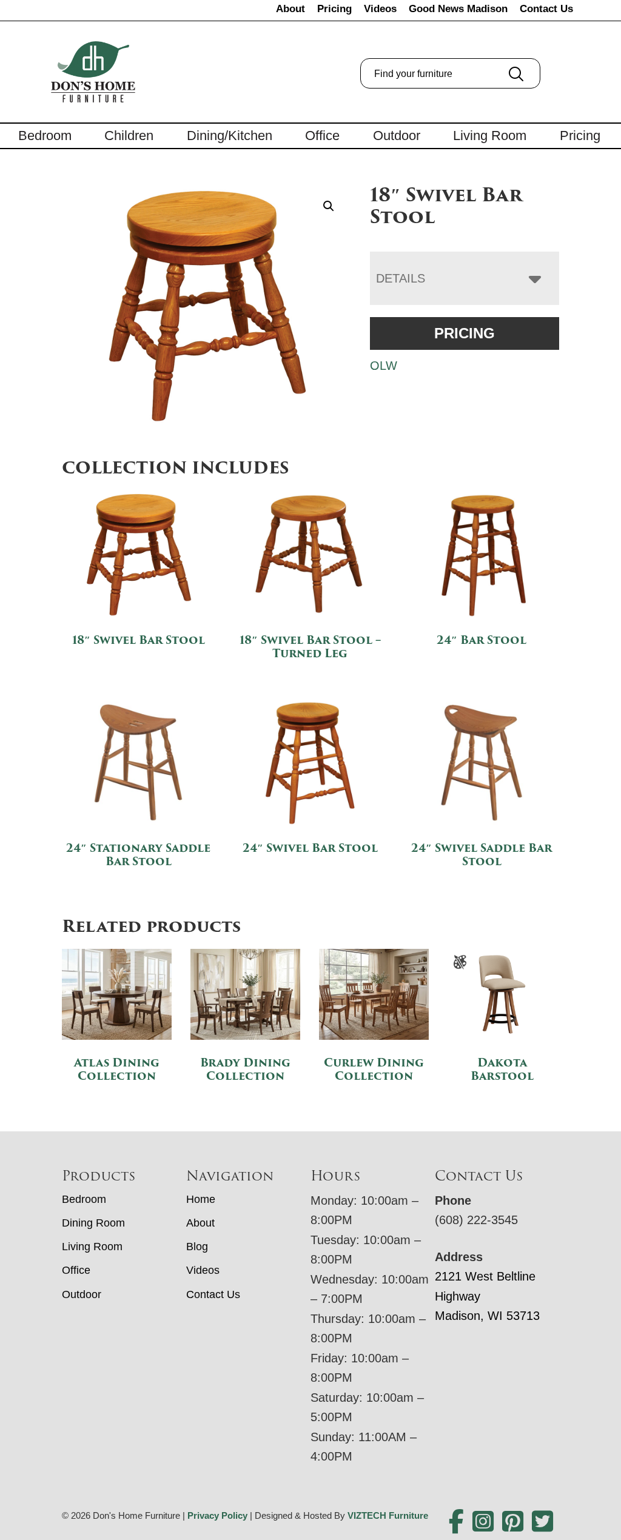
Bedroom (45, 135)
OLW (383, 365)
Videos (380, 9)
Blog (197, 1246)
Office (322, 135)
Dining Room (93, 1223)
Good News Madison (458, 9)
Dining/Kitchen (229, 135)
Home (200, 1199)
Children (128, 135)
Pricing (334, 9)
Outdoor (396, 135)
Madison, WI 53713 (487, 1315)
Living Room (489, 135)
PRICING (464, 333)
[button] (329, 206)
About (290, 9)
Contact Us (546, 9)
